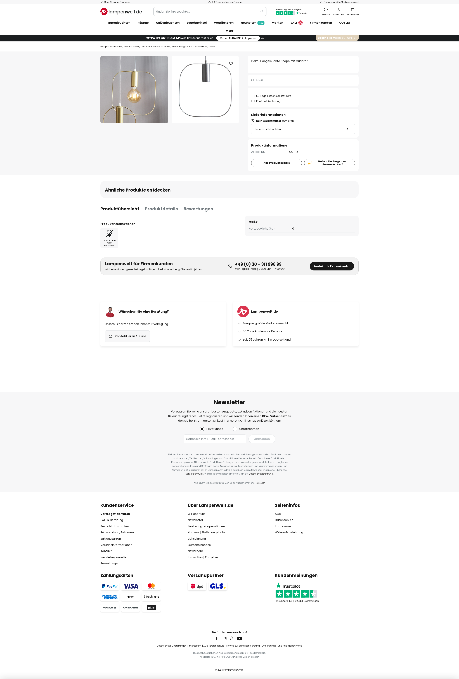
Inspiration (195, 557)
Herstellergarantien (114, 557)
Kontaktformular (194, 473)
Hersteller (260, 482)
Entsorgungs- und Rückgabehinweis (282, 645)
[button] (231, 63)
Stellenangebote (213, 532)
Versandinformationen (116, 545)
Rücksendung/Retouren (117, 532)
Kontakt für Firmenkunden (331, 266)
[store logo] (121, 11)
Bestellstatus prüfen (114, 526)
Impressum (283, 526)
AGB (278, 514)
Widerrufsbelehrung (289, 532)
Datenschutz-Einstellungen (171, 645)
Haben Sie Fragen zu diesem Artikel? (332, 163)
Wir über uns (196, 514)
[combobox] (210, 11)
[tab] (119, 209)
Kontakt (106, 551)
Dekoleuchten (131, 46)
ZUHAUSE (238, 38)
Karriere (193, 532)
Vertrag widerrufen (115, 514)
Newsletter (195, 520)
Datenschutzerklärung (261, 473)
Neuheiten (252, 23)
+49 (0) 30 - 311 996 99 (258, 264)
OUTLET (345, 23)
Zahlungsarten (110, 539)
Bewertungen (198, 209)
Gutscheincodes (199, 545)
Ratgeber (211, 557)
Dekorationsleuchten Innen (155, 46)
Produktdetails (161, 209)
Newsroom (195, 551)
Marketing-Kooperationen (206, 526)
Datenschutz (284, 520)
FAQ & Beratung (111, 520)
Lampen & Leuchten (111, 46)
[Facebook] (219, 638)
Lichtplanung (197, 539)
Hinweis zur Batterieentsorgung (243, 645)
